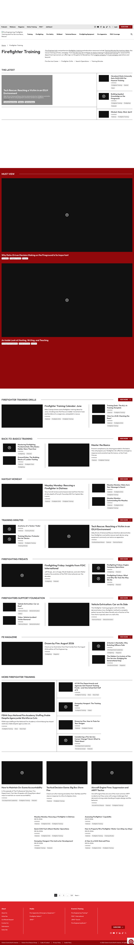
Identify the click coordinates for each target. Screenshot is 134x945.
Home (4, 45)
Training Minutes (29, 530)
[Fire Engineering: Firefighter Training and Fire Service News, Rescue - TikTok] (107, 27)
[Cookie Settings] (131, 941)
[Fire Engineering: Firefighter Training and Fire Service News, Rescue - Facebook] (101, 27)
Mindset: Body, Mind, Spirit (121, 112)
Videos (20, 613)
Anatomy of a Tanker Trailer (29, 526)
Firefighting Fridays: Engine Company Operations (118, 566)
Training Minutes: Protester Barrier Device (28, 537)
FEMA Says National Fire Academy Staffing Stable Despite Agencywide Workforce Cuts (26, 716)
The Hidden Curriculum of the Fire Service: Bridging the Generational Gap (119, 658)
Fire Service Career (24, 343)
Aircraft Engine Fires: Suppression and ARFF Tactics (110, 789)
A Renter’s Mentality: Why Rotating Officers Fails (117, 644)
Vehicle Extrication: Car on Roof (28, 605)
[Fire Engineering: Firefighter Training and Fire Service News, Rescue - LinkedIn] (104, 27)
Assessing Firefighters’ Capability (98, 817)
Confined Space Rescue (10, 102)
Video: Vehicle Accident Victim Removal (27, 618)
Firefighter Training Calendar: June (63, 405)
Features (21, 102)
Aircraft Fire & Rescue (98, 805)
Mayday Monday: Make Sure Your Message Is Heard (118, 486)
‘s (51, 50)
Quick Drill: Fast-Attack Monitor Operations (51, 829)
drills (66, 53)
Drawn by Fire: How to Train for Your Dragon (87, 722)
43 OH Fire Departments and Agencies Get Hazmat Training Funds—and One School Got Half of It (88, 686)
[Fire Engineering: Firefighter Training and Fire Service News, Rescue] (13, 34)
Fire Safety (5, 258)
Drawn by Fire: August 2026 (59, 643)
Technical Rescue (29, 102)
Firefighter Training (117, 85)
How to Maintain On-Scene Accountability (22, 787)
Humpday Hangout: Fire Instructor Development (53, 841)
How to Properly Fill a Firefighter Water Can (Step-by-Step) (108, 829)
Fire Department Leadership (9, 343)
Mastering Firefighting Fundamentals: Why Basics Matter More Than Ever (28, 446)
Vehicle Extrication (108, 619)
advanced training (111, 53)
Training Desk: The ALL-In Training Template (117, 406)
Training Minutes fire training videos (117, 50)
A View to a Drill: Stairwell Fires (97, 841)
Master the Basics (100, 444)
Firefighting (127, 103)
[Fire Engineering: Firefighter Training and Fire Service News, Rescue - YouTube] (98, 27)
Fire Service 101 (78, 53)
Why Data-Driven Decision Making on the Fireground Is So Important (35, 255)
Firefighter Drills (56, 419)
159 (72, 895)
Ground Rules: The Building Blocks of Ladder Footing (28, 458)
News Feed (23, 728)
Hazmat (126, 85)
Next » (77, 895)
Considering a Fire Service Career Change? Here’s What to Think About (87, 739)
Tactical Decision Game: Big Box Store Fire (64, 789)
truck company (113, 55)
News (113, 88)
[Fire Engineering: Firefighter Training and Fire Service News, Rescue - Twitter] (110, 27)
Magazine (56, 654)
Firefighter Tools (29, 464)
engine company (100, 55)
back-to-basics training (95, 53)
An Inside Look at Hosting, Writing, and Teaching (25, 340)
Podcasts (114, 106)
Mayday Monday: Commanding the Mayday (117, 499)
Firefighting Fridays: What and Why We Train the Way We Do (118, 577)
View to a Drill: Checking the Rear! (118, 417)
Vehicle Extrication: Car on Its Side (109, 604)
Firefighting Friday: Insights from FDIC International (65, 567)
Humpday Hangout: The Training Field (88, 704)
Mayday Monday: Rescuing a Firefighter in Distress (60, 487)
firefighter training (75, 50)
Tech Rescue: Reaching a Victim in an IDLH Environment (110, 528)
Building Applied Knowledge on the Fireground (118, 96)
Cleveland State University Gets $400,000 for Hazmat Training (121, 78)
